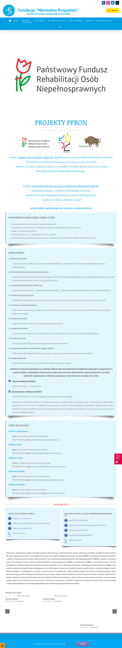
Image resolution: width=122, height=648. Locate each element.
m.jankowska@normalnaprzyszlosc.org (47, 480)
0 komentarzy (19, 601)
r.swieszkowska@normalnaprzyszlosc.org (48, 466)
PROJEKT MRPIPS (12, 599)
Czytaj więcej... (70, 644)
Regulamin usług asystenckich (81, 535)
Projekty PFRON (49, 599)
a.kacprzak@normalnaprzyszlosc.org (46, 453)
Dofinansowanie (19, 533)
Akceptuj (82, 644)
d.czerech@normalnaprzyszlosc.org (45, 439)
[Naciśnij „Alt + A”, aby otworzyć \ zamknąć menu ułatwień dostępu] (2, 645)
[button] (60, 27)
